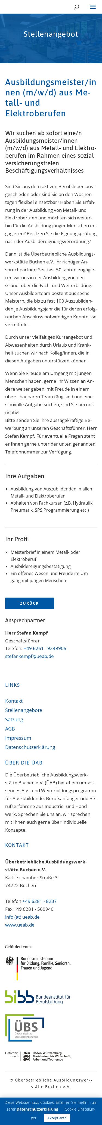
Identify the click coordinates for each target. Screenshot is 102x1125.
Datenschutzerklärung (30, 747)
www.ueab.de (20, 925)
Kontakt (14, 701)
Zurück (29, 603)
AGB (10, 729)
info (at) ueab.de (22, 917)
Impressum (18, 738)
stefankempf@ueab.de (29, 656)
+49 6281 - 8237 (39, 901)
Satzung (14, 720)
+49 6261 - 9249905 (45, 648)
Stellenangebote (23, 710)
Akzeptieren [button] (57, 1117)
